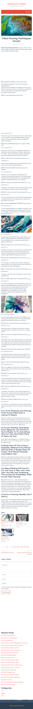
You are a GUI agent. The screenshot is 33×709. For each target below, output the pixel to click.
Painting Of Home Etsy (6, 679)
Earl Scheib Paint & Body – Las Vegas (10, 667)
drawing (3, 693)
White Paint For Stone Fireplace (8, 655)
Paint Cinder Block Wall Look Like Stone (10, 677)
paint (7, 547)
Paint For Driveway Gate (7, 640)
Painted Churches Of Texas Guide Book (10, 650)
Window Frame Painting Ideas (8, 684)
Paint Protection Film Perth (7, 551)
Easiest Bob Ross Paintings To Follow (10, 647)
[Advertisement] (16, 66)
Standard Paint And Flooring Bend (9, 638)
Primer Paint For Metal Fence (8, 672)
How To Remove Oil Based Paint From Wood (11, 645)
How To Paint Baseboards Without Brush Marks (12, 682)
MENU (29, 12)
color (2, 691)
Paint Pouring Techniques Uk (5, 537)
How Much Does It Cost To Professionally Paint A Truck (14, 643)
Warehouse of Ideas (16, 3)
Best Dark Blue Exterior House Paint (9, 652)
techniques (26, 547)
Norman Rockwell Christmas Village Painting (11, 665)
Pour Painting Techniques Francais (21, 522)
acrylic (14, 547)
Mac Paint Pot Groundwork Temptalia (10, 674)
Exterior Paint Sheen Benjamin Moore (10, 662)
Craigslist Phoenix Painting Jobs (8, 670)
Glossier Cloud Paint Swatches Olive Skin (24, 552)
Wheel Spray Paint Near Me (7, 657)
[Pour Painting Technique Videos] (7, 517)
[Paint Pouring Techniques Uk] (7, 532)
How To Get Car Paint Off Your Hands (10, 660)
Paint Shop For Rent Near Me (8, 635)
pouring (21, 547)
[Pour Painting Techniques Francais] (22, 517)
